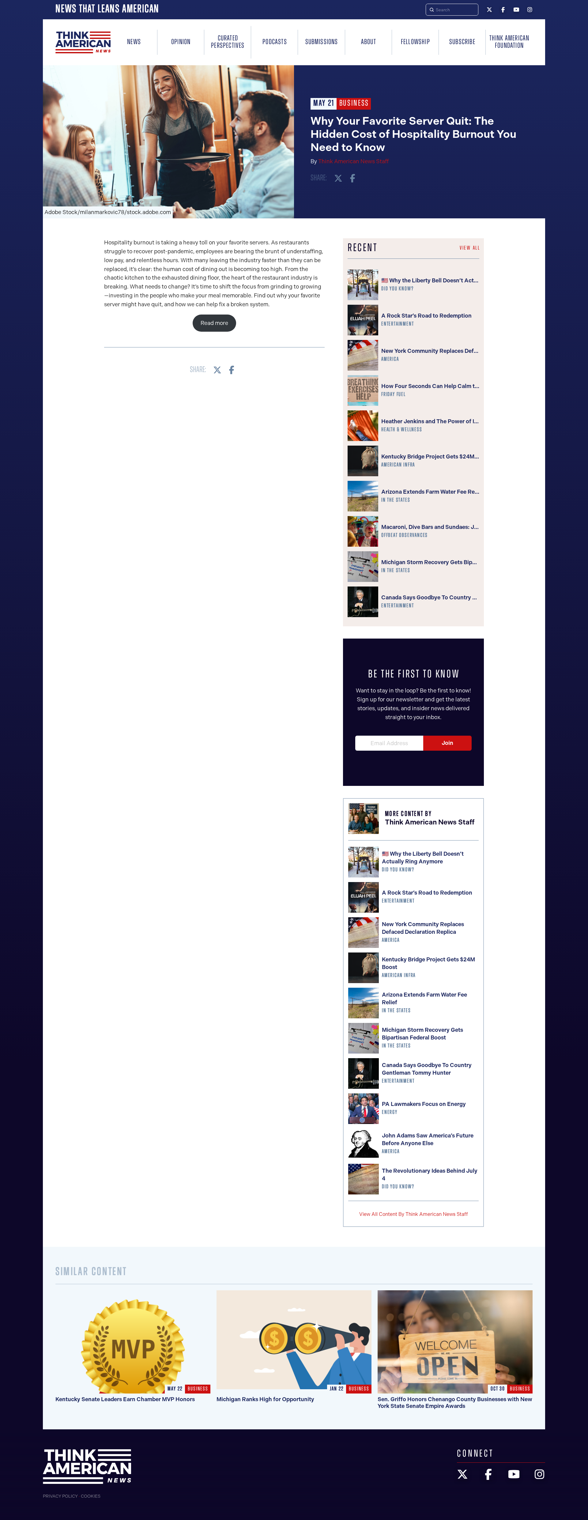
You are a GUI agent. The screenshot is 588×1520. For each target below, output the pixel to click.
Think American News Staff (353, 161)
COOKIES (90, 1496)
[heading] (83, 42)
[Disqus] (214, 465)
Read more (214, 323)
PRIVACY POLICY (60, 1496)
